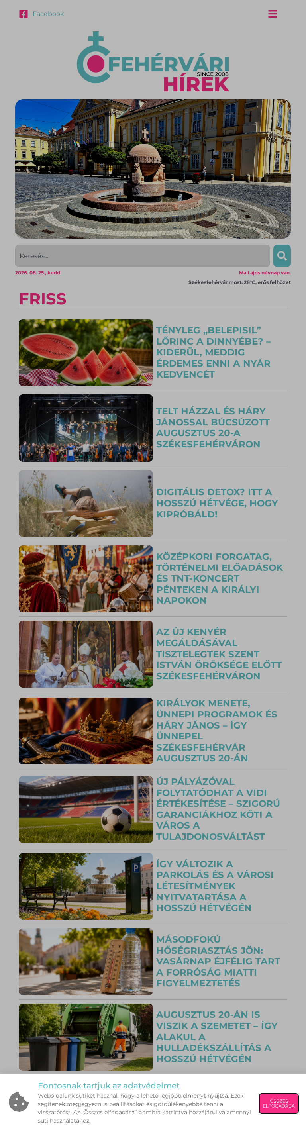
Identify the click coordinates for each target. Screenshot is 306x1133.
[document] (153, 566)
